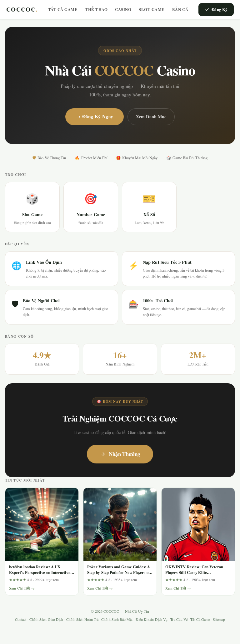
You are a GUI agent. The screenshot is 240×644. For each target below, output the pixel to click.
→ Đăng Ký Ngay (94, 116)
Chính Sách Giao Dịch (46, 619)
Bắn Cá (180, 9)
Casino (123, 9)
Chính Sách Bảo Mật (116, 619)
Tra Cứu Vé (179, 619)
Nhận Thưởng (124, 454)
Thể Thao (96, 9)
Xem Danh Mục (151, 116)
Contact (21, 619)
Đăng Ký (220, 9)
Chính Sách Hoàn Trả (82, 619)
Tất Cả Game (63, 9)
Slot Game (152, 9)
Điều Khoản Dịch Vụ (152, 619)
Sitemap (219, 619)
